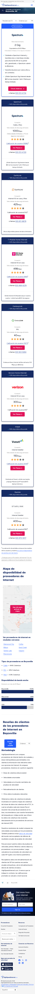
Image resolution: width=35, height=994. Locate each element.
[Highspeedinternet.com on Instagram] (26, 960)
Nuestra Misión (22, 950)
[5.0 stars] (23, 139)
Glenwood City (8, 644)
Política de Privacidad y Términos (25, 984)
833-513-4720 (20, 152)
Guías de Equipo (22, 929)
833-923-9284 (20, 352)
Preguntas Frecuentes (23, 932)
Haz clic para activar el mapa (17, 609)
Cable (5, 665)
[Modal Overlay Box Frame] (17, 902)
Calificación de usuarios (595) (17, 277)
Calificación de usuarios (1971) (17, 343)
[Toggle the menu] (32, 5)
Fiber (5, 675)
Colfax (21, 644)
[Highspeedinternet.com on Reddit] (19, 963)
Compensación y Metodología (8, 984)
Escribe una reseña (10, 743)
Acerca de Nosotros (23, 947)
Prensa (20, 957)
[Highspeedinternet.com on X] (23, 960)
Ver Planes (15, 148)
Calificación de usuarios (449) (17, 464)
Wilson (5, 647)
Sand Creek (23, 647)
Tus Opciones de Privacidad (11, 986)
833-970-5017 (20, 538)
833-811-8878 (20, 221)
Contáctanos (21, 953)
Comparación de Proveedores (25, 926)
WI (7, 883)
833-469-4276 (21, 285)
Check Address (15, 89)
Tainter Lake (7, 651)
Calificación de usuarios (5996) (17, 143)
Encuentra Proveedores (7, 926)
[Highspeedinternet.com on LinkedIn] (23, 963)
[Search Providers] (14, 934)
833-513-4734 (20, 93)
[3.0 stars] (17, 139)
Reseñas (3, 929)
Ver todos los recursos (23, 935)
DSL (4, 670)
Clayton (21, 651)
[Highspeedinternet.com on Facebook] (19, 960)
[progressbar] (17, 691)
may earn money (7, 1)
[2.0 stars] (15, 139)
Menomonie (7, 654)
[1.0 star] (12, 139)
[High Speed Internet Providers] (10, 5)
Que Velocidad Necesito (7, 953)
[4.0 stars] (20, 139)
